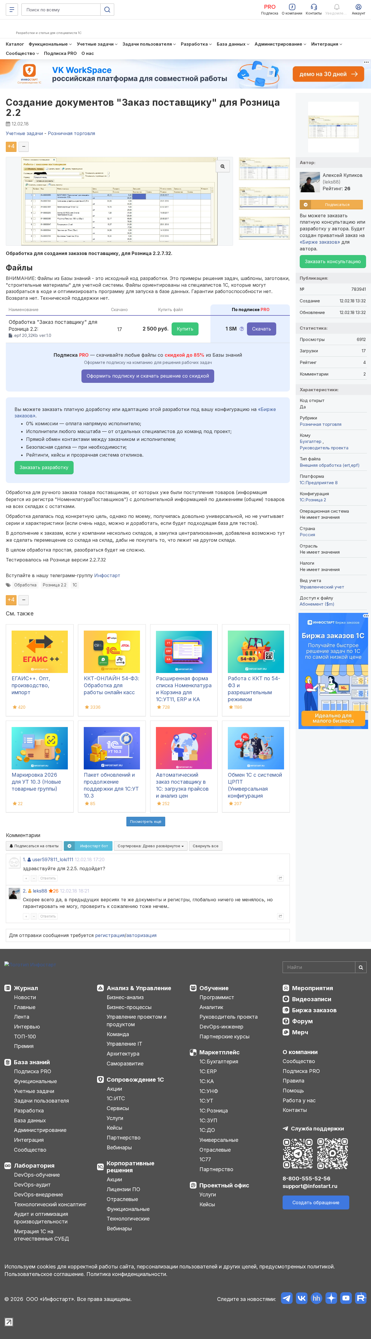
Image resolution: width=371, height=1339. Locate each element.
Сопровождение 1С (135, 1079)
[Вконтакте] (302, 1299)
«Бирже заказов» (320, 242)
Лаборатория (34, 1165)
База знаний (32, 1062)
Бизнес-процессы (129, 1007)
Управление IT (124, 1044)
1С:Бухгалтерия (218, 1061)
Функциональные (35, 1081)
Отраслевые (122, 1199)
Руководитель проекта (324, 447)
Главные (24, 1007)
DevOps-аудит (32, 1185)
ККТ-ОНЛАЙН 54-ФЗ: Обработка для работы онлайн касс (111, 685)
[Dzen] (331, 1299)
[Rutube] (361, 1299)
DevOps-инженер (221, 1027)
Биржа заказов (314, 1010)
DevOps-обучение (37, 1175)
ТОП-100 (25, 1036)
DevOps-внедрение (38, 1194)
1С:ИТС (116, 1098)
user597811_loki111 (52, 859)
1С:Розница (213, 1111)
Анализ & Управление (139, 988)
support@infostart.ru (310, 1186)
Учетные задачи (34, 1091)
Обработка (25, 585)
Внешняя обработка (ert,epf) (330, 465)
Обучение (214, 988)
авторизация (141, 935)
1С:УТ (206, 1101)
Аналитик (211, 1007)
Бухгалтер (311, 441)
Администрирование (40, 1130)
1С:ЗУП (208, 1120)
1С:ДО (207, 1130)
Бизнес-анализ (125, 997)
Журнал (26, 988)
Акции (114, 1089)
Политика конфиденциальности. (127, 1274)
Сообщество (30, 1150)
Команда (118, 1034)
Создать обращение (315, 1202)
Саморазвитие (125, 1063)
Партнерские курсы (224, 1036)
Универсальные (218, 1140)
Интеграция (29, 1140)
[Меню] (12, 9)
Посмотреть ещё (145, 821)
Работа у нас (299, 1100)
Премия (24, 1046)
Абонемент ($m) (317, 604)
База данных (30, 1120)
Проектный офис (224, 1185)
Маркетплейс (219, 1052)
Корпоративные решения (130, 1167)
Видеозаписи (311, 999)
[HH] (316, 1299)
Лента (21, 1017)
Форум (302, 1021)
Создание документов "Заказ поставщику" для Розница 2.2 (143, 107)
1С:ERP (208, 1071)
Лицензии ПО (123, 1189)
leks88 (40, 891)
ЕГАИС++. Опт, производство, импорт (31, 685)
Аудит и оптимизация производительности (41, 1218)
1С (75, 585)
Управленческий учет (322, 587)
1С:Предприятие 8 (319, 482)
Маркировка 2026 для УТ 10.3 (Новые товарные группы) (36, 782)
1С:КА (206, 1081)
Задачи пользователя (41, 1101)
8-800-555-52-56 (306, 1178)
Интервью (27, 1027)
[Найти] (361, 967)
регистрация (110, 935)
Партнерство (124, 1138)
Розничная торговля (320, 424)
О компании (300, 1052)
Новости (25, 997)
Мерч (300, 1032)
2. (25, 891)
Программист (216, 997)
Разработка (29, 1111)
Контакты (295, 1110)
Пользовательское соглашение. (44, 1274)
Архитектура (123, 1054)
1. (24, 859)
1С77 (205, 1159)
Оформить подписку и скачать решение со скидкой (148, 376)
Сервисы (118, 1108)
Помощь (293, 1090)
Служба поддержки (317, 1129)
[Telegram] (287, 1299)
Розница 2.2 (54, 585)
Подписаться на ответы (36, 845)
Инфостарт (107, 575)
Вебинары (119, 1147)
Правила (293, 1081)
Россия (307, 534)
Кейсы (114, 1128)
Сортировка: (149, 845)
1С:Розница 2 (313, 499)
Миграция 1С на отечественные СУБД (41, 1235)
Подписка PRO (32, 1071)
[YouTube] (346, 1299)
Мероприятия (312, 988)
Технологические (128, 1219)
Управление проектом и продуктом (136, 1020)
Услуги (115, 1118)
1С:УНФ (208, 1091)
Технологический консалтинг (50, 1204)
